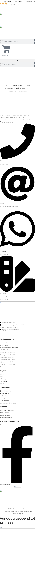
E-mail (2, 203)
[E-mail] (17, 201)
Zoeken (2, 41)
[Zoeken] (34, 41)
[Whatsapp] (17, 249)
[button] (17, 60)
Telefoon (2, 161)
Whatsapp (3, 251)
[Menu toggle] (17, 58)
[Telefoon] (17, 158)
